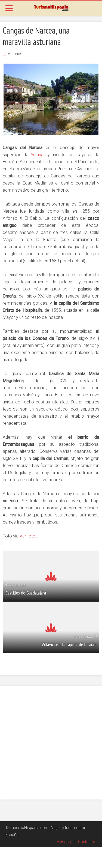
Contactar (86, 842)
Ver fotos (28, 536)
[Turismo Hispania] (51, 7)
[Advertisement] (51, 743)
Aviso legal (66, 842)
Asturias (15, 54)
